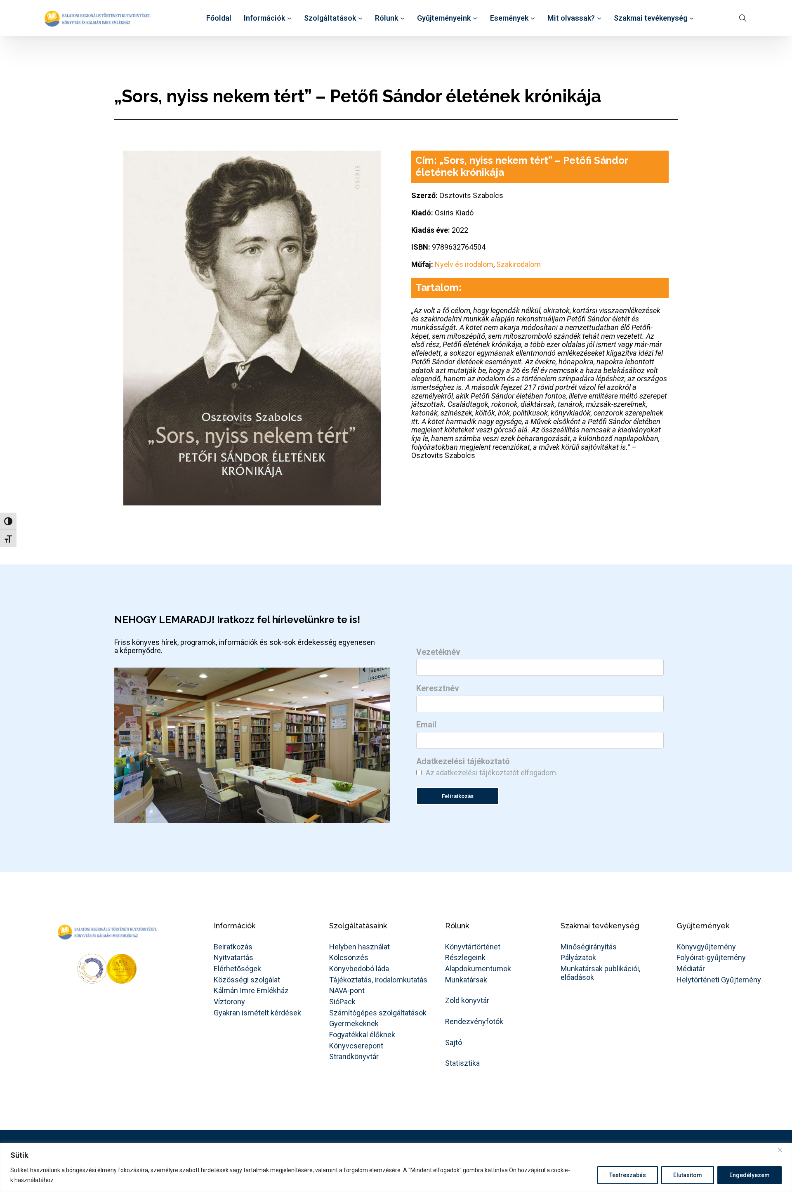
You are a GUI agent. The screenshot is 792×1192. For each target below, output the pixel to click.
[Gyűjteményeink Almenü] (475, 18)
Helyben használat (359, 947)
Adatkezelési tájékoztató (463, 761)
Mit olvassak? (571, 18)
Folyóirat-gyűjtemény (711, 958)
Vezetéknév (438, 652)
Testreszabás (627, 1175)
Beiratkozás (233, 947)
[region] (396, 1167)
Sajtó (453, 1043)
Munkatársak (466, 980)
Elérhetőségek (237, 969)
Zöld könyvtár (467, 1000)
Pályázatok (578, 958)
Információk (264, 18)
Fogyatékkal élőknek (362, 1035)
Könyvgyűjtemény (706, 947)
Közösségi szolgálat (247, 980)
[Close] (783, 1150)
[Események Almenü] (532, 18)
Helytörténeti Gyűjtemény (718, 980)
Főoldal (218, 18)
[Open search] (743, 18)
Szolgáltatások (330, 18)
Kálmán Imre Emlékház (251, 991)
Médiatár (690, 969)
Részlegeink (465, 958)
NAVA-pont (347, 991)
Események (509, 18)
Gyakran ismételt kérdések (257, 1013)
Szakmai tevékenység (650, 18)
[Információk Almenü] (289, 18)
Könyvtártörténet (472, 947)
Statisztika (462, 1063)
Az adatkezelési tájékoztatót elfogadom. (492, 773)
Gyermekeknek (354, 1024)
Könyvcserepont (356, 1046)
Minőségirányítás (589, 947)
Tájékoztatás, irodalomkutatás (378, 980)
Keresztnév (437, 688)
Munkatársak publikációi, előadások (600, 973)
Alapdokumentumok (478, 969)
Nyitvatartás (233, 958)
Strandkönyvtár (354, 1057)
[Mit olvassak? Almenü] (599, 18)
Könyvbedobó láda (359, 969)
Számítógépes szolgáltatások (378, 1013)
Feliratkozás (458, 796)
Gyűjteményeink (444, 18)
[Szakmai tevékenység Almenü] (691, 18)
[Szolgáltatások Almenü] (360, 18)
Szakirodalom (518, 264)
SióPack (342, 1002)
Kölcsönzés (348, 958)
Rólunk (386, 18)
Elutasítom (687, 1175)
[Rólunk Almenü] (402, 18)
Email (426, 724)
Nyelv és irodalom (464, 264)
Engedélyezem (749, 1175)
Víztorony (229, 1002)
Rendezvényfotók (474, 1021)
